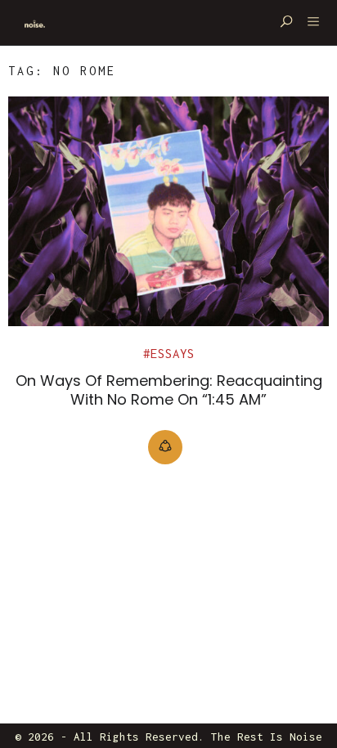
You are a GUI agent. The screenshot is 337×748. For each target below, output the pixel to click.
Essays (173, 354)
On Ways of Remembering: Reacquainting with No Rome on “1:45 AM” (169, 390)
